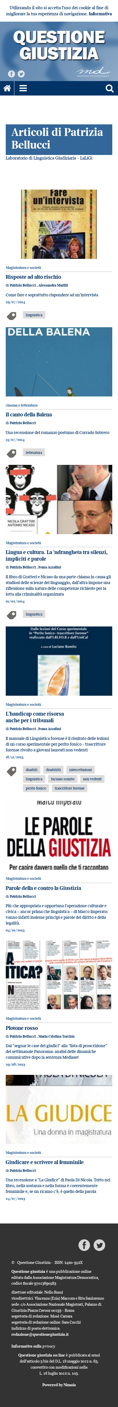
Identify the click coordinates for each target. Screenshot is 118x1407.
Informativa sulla (33, 1346)
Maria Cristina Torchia (56, 1036)
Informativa (100, 13)
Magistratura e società (23, 267)
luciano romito (62, 779)
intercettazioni (80, 769)
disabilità (53, 769)
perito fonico (36, 788)
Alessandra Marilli (53, 285)
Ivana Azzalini (49, 567)
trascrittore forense (69, 788)
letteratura (34, 452)
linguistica (34, 315)
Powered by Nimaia (59, 1384)
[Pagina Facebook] (11, 73)
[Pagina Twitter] (21, 73)
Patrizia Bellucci (23, 285)
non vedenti (92, 779)
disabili (32, 769)
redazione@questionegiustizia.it (40, 1334)
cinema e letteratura (22, 405)
